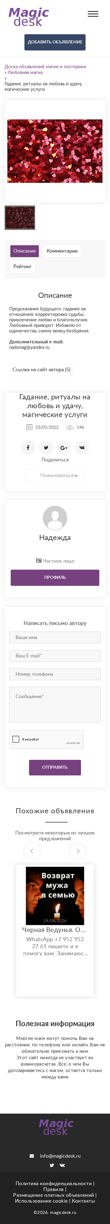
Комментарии (62, 251)
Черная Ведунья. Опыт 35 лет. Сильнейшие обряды (55, 930)
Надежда (55, 538)
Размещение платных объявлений (53, 1195)
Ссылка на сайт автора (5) (41, 369)
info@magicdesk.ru (60, 1156)
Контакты (83, 1201)
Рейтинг (22, 266)
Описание (24, 251)
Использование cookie (41, 1201)
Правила (53, 1189)
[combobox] (55, 475)
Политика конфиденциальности (54, 1183)
